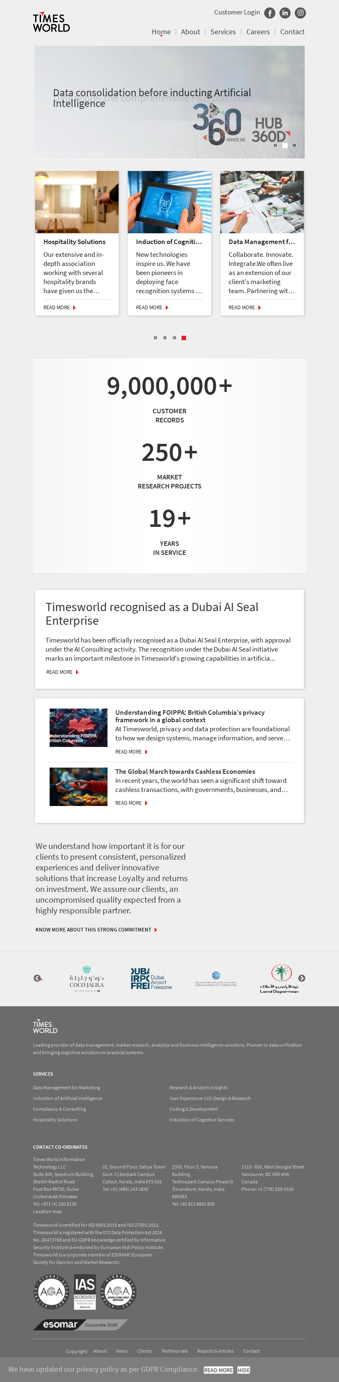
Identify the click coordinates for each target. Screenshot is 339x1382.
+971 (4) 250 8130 (58, 1204)
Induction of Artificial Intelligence (68, 1098)
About (190, 31)
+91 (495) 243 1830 (129, 1189)
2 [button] (285, 145)
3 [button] (294, 145)
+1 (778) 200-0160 (276, 1189)
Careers (258, 31)
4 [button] (184, 338)
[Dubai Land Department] (270, 978)
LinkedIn (285, 13)
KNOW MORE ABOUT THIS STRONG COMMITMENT (93, 929)
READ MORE (218, 1370)
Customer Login (237, 12)
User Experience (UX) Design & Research (210, 1098)
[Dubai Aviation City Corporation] (205, 978)
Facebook (269, 13)
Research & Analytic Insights (198, 1087)
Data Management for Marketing (66, 1087)
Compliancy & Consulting (59, 1109)
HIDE (244, 1370)
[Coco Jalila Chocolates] (76, 978)
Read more (128, 751)
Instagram (300, 13)
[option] (169, 102)
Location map (47, 1211)
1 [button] (275, 145)
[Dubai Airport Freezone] (141, 978)
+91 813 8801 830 (197, 1204)
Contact (292, 31)
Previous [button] (37, 978)
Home (161, 31)
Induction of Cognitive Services (202, 1120)
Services (223, 31)
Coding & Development (194, 1109)
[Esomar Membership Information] (80, 1324)
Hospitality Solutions (55, 1120)
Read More (56, 307)
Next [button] (302, 978)
